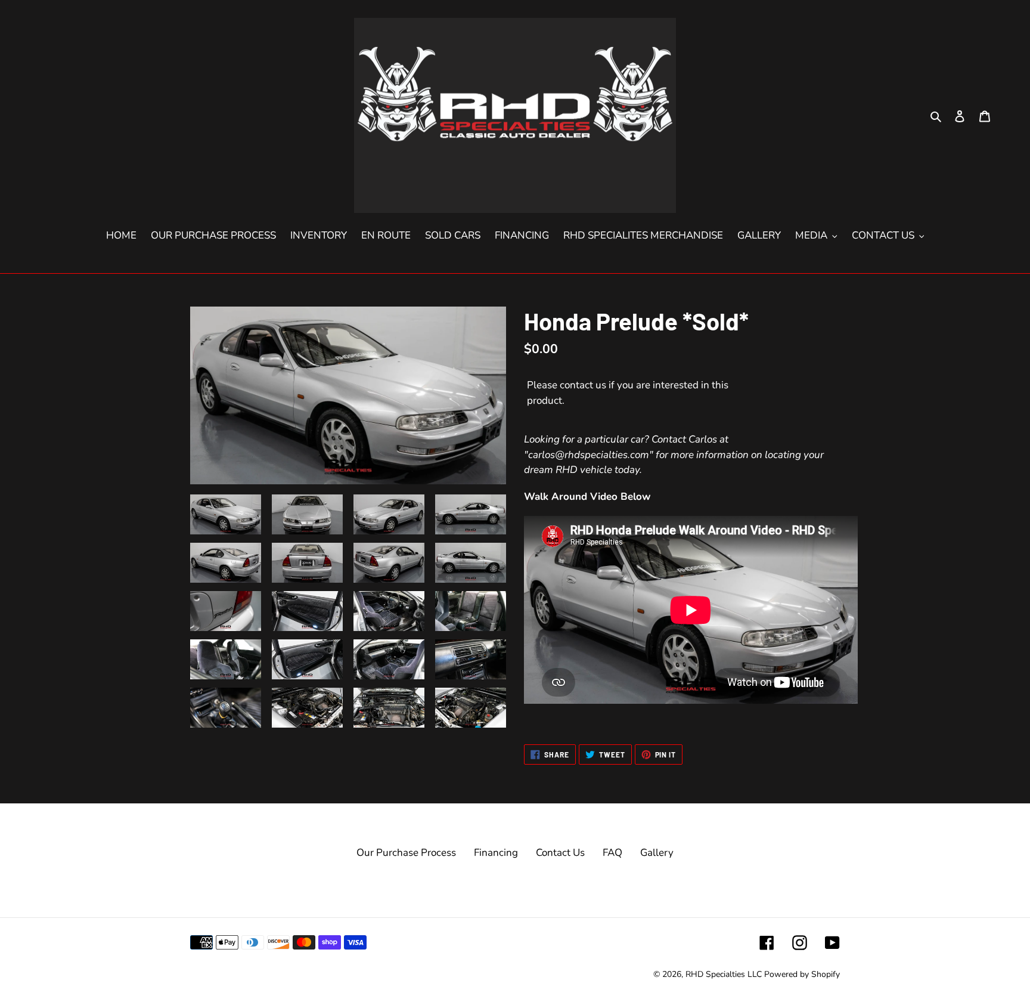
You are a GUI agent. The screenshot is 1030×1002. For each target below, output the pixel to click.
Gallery (657, 852)
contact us (583, 385)
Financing (496, 852)
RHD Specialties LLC (723, 974)
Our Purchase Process (406, 852)
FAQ (612, 852)
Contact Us (560, 852)
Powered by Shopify (802, 974)
